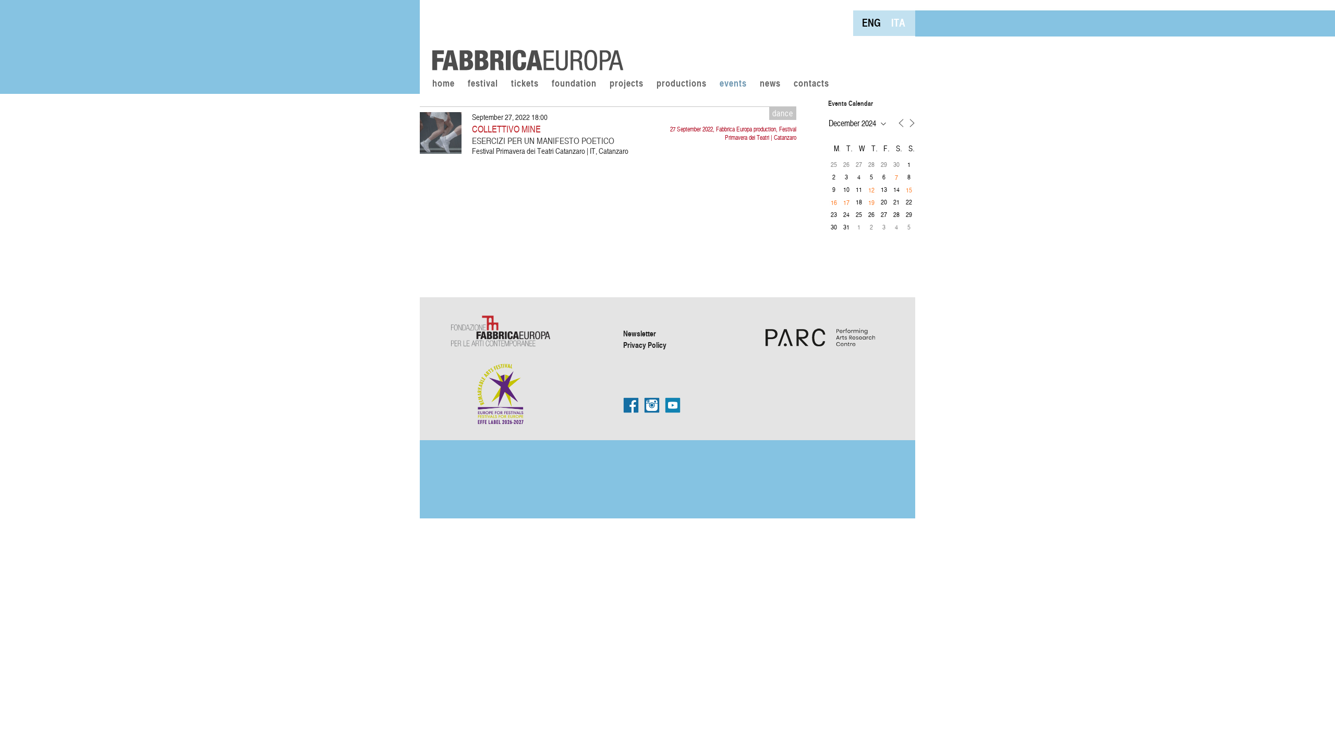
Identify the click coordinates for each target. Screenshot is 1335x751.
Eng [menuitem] (871, 22)
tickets (525, 84)
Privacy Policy (644, 344)
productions (682, 84)
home (443, 84)
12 (871, 190)
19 (871, 202)
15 (909, 190)
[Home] (524, 36)
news (770, 84)
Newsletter (639, 333)
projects (627, 84)
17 (846, 202)
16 (834, 202)
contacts (811, 84)
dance (782, 113)
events (733, 84)
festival (483, 84)
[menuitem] (871, 22)
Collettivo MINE (506, 128)
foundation (574, 84)
